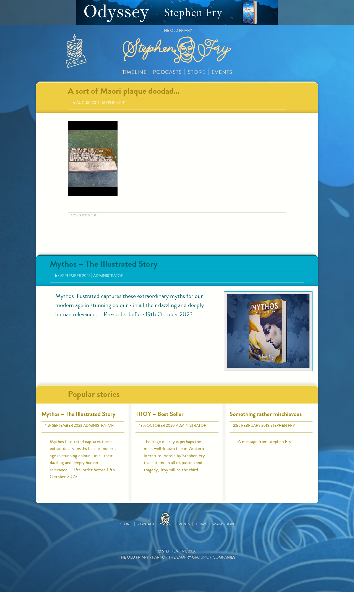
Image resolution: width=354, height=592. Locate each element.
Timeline (134, 72)
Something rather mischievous (266, 413)
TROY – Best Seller (160, 413)
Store (196, 72)
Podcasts (167, 72)
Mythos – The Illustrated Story (104, 263)
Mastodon (223, 524)
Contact (146, 524)
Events (222, 72)
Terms (201, 524)
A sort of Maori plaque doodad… (123, 90)
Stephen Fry (114, 103)
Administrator (108, 276)
